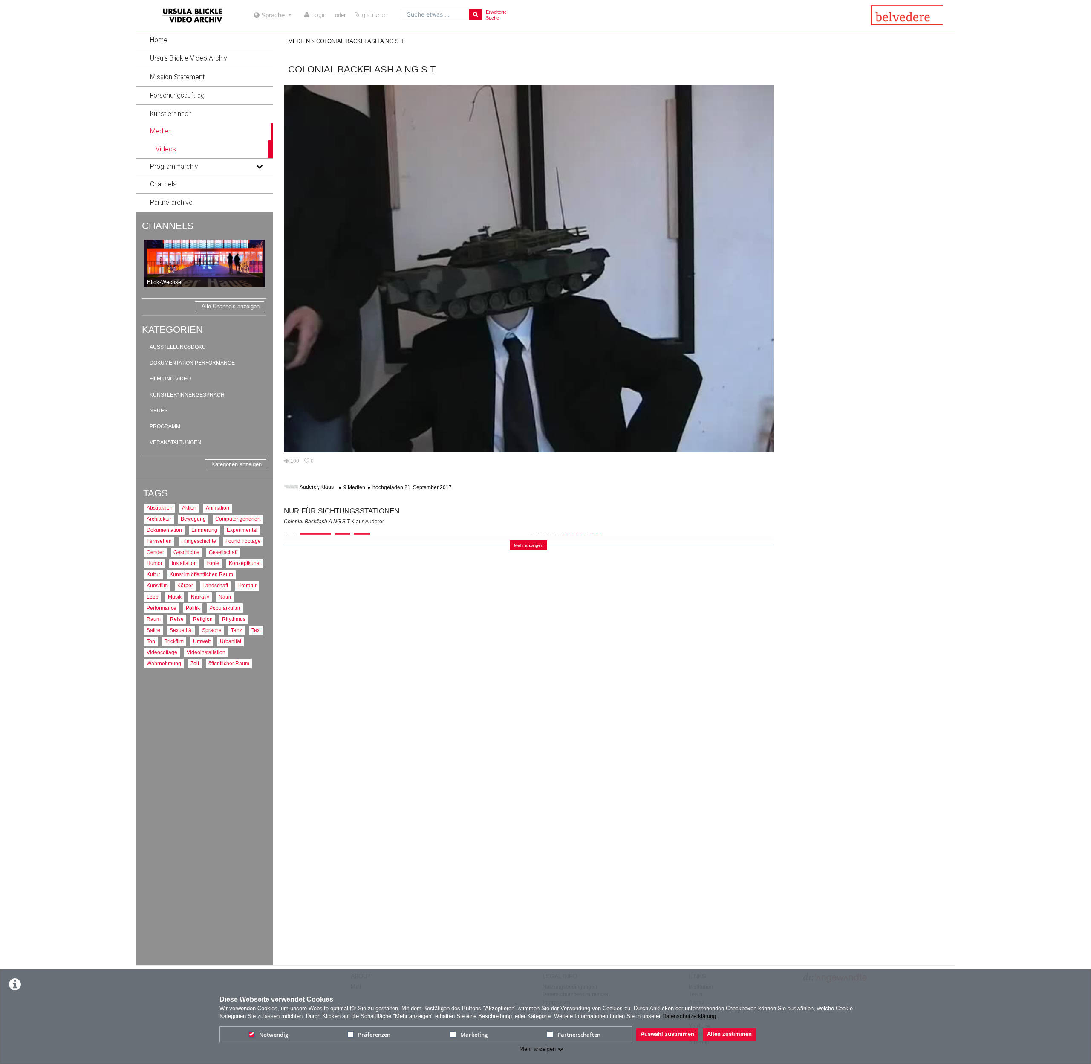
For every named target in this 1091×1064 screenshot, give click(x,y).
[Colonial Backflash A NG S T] (529, 269)
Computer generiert (237, 519)
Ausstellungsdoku (178, 347)
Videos (166, 149)
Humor (154, 563)
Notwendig (273, 1034)
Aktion (189, 507)
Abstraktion (160, 507)
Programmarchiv (174, 167)
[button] (204, 40)
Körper (185, 585)
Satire (153, 630)
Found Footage (243, 541)
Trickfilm (174, 641)
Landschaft (215, 585)
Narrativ (200, 597)
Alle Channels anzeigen (231, 306)
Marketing (474, 1034)
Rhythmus (233, 619)
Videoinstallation (206, 652)
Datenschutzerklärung (689, 1016)
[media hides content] (259, 131)
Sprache (212, 630)
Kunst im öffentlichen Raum (201, 574)
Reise (177, 619)
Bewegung (193, 519)
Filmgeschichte (198, 541)
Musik (175, 597)
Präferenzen (374, 1034)
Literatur (247, 585)
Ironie (212, 563)
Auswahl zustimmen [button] (667, 1034)
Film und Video (170, 379)
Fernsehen (159, 541)
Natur (225, 597)
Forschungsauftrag (177, 95)
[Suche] (475, 14)
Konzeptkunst (244, 563)
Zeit (194, 663)
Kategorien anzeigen (236, 464)
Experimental (242, 530)
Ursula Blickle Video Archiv (188, 58)
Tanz (236, 630)
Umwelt (202, 641)
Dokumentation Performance (192, 363)
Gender (155, 552)
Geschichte (186, 552)
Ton (151, 641)
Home (158, 40)
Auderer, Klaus (317, 487)
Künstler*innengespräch (187, 395)
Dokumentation (164, 530)
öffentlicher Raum (228, 663)
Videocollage (162, 652)
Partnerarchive (171, 202)
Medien (161, 131)
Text (256, 630)
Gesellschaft (223, 552)
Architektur (159, 519)
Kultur (153, 574)
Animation (217, 507)
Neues (158, 411)
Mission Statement (177, 77)
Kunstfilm (157, 585)
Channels (163, 184)
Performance (161, 608)
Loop (153, 597)
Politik (193, 608)
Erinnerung (204, 530)
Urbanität (230, 641)
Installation (184, 563)
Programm (165, 426)
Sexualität (181, 630)
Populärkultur (224, 608)
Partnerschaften (578, 1034)
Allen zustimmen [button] (729, 1034)
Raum (154, 619)
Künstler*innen (171, 114)
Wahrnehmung (164, 663)
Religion (203, 619)
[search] (435, 14)
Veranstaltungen (175, 442)
